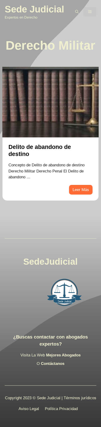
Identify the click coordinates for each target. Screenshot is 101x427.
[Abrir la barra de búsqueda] (76, 11)
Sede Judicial (34, 9)
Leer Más (81, 190)
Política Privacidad (61, 409)
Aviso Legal (29, 409)
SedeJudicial (50, 262)
